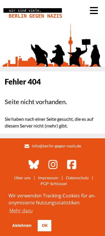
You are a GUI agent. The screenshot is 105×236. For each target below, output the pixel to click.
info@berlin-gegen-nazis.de (56, 145)
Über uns (22, 177)
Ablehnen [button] (22, 225)
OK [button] (45, 225)
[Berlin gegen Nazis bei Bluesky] (34, 164)
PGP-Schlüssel (54, 183)
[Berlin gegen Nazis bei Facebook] (71, 164)
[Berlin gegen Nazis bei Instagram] (53, 164)
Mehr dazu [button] (21, 210)
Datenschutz (77, 177)
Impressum (48, 177)
